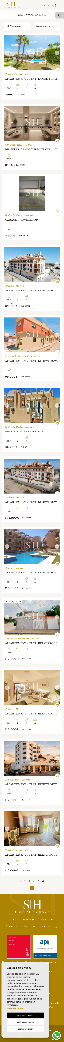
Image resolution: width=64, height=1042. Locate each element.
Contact (45, 926)
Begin (14, 919)
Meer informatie (15, 1008)
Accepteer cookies (25, 1015)
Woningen (29, 919)
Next (57, 52)
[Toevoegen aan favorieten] (57, 70)
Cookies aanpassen (25, 1022)
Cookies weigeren (25, 1028)
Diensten (29, 926)
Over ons (47, 919)
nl (45, 5)
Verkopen (12, 926)
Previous (7, 52)
